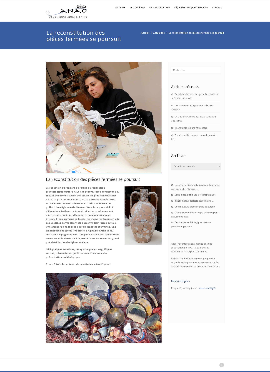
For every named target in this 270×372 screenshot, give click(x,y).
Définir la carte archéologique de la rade (195, 206)
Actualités (159, 32)
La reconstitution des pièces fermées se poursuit (93, 179)
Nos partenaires (158, 7)
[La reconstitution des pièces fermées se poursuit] (104, 117)
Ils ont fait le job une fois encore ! (191, 127)
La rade (119, 7)
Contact (217, 7)
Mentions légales (180, 281)
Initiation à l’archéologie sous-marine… (194, 200)
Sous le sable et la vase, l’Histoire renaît (195, 194)
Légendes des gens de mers (190, 7)
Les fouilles (136, 7)
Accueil (145, 32)
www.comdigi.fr (207, 288)
